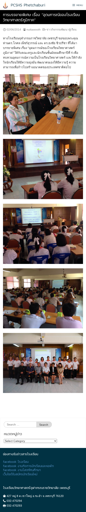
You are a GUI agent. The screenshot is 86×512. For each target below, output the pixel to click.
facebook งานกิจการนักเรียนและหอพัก (28, 466)
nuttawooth (34, 29)
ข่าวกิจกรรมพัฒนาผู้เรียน (61, 29)
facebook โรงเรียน (16, 461)
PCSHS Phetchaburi (28, 5)
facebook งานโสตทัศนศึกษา (22, 470)
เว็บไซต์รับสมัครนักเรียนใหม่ (20, 474)
